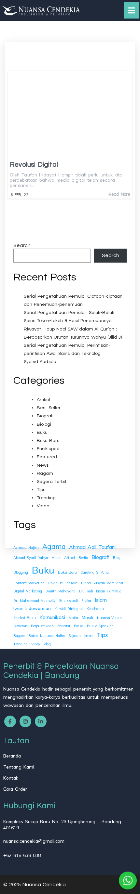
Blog (116, 557)
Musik (87, 617)
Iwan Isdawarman (32, 608)
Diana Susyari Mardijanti (102, 583)
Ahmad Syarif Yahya (30, 557)
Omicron (20, 626)
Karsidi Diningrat (68, 608)
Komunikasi (52, 617)
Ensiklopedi (49, 449)
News (43, 465)
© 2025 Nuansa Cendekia (34, 884)
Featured (47, 457)
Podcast (63, 626)
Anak (56, 557)
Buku (42, 432)
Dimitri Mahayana (61, 591)
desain (72, 583)
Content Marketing (29, 583)
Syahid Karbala (40, 361)
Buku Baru (48, 440)
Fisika (86, 600)
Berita (83, 557)
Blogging (20, 572)
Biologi (44, 424)
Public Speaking (100, 626)
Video (43, 506)
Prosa (78, 626)
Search (22, 245)
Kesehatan (95, 608)
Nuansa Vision (109, 617)
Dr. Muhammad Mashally (34, 600)
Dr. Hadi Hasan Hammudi (101, 591)
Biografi (45, 416)
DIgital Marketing (27, 591)
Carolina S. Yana (94, 572)
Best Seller (49, 408)
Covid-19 (55, 583)
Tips (41, 489)
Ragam (45, 473)
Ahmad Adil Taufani (92, 547)
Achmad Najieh (26, 547)
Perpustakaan (42, 626)
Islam (101, 600)
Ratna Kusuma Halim (46, 635)
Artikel (43, 399)
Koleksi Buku (24, 617)
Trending (46, 498)
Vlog (47, 644)
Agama (53, 546)
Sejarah (74, 635)
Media (73, 617)
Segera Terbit (51, 481)
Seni (88, 635)
